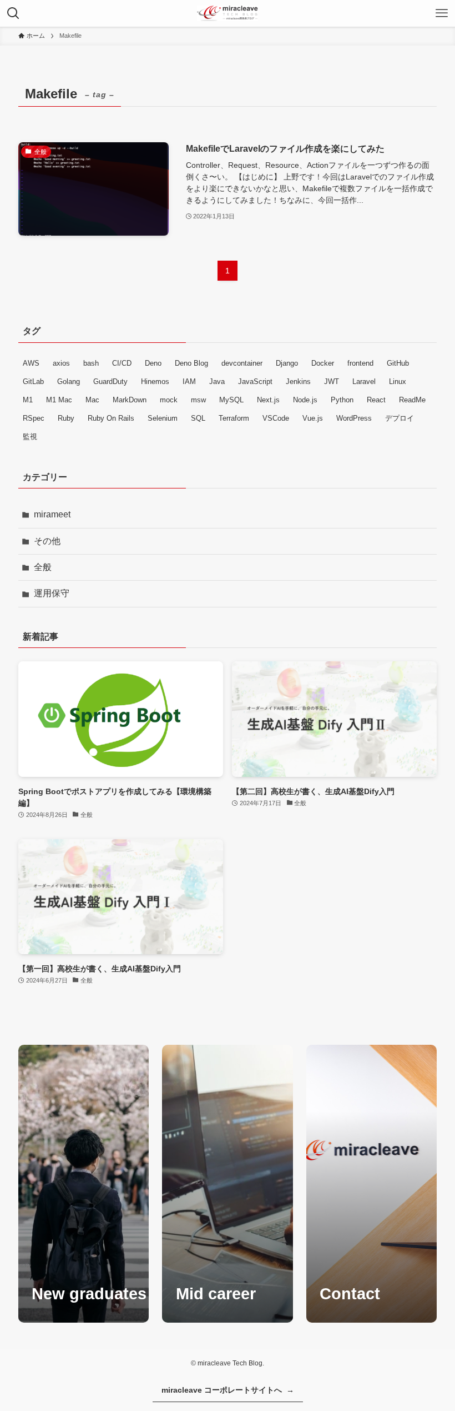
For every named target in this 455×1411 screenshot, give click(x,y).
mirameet (52, 514)
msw (198, 400)
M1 (28, 400)
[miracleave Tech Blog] (227, 13)
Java (217, 381)
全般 (43, 567)
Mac (92, 400)
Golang (68, 381)
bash (91, 363)
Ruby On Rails (111, 418)
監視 (30, 436)
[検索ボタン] (13, 13)
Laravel (364, 381)
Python (342, 400)
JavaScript (255, 381)
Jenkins (298, 381)
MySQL (231, 400)
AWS (31, 363)
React (376, 400)
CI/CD (122, 363)
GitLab (33, 381)
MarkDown (129, 400)
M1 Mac (59, 400)
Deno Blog (191, 363)
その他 (47, 541)
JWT (331, 381)
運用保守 (51, 593)
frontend (360, 363)
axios (61, 363)
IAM (189, 381)
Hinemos (155, 381)
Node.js (305, 400)
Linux (397, 381)
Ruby (66, 418)
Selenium (163, 418)
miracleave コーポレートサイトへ (227, 1389)
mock (169, 400)
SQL (198, 418)
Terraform (234, 418)
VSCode (275, 418)
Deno (153, 363)
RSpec (33, 418)
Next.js (268, 400)
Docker (322, 363)
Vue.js (312, 418)
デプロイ (399, 418)
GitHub (398, 363)
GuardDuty (110, 381)
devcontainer (241, 363)
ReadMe (412, 400)
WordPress (354, 418)
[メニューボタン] (441, 13)
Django (287, 363)
